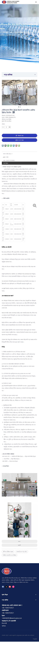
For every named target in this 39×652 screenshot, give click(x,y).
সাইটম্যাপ (32, 635)
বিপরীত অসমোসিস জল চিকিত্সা (9, 555)
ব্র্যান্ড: (4, 157)
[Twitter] (6, 586)
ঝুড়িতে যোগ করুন (19, 140)
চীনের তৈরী (4, 623)
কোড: (4, 160)
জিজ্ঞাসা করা (20, 136)
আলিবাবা (4, 626)
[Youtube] (10, 586)
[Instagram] (13, 586)
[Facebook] (3, 586)
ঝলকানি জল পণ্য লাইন (22, 551)
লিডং (29, 635)
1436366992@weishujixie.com (12, 618)
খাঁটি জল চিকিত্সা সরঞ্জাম (8, 551)
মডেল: (4, 154)
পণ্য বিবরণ (5, 163)
